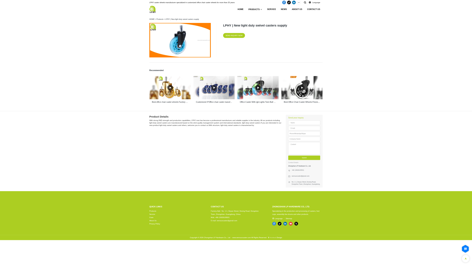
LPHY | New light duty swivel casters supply (182, 19)
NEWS (284, 9)
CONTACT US (313, 9)
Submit (304, 158)
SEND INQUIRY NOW (234, 35)
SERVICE (271, 9)
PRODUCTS (254, 9)
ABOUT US (297, 9)
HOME (240, 9)
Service (152, 214)
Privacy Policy (154, 224)
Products (159, 19)
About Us (152, 221)
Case (151, 217)
